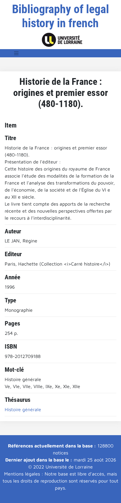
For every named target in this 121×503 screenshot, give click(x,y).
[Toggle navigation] (16, 53)
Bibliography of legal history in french (60, 16)
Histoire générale (23, 409)
